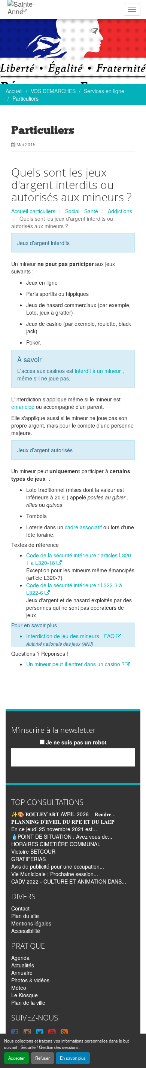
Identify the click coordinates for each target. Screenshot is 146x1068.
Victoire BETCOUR (33, 851)
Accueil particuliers (33, 211)
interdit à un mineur (98, 370)
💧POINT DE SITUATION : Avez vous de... (61, 836)
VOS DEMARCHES (53, 91)
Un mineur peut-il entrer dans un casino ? (75, 664)
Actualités (22, 965)
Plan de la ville (28, 1002)
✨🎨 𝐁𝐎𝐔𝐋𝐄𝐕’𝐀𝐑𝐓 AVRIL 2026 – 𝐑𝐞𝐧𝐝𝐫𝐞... (63, 814)
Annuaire (22, 972)
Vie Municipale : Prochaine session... (54, 874)
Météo (18, 987)
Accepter (16, 1058)
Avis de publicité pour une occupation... (57, 866)
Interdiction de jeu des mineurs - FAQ (71, 636)
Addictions (120, 211)
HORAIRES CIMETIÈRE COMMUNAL (55, 844)
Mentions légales (31, 923)
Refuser (42, 1058)
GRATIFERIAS (28, 859)
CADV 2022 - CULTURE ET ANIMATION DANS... (68, 881)
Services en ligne (104, 91)
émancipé (22, 406)
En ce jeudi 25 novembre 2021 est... (54, 829)
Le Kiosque (24, 995)
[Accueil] (24, 9)
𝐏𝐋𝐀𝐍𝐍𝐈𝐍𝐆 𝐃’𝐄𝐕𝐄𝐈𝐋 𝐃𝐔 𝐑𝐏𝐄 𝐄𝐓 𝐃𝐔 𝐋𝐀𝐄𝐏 (63, 821)
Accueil (14, 91)
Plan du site (25, 915)
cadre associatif (83, 527)
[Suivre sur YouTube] (51, 1032)
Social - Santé (81, 211)
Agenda (20, 957)
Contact (20, 908)
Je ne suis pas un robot (76, 742)
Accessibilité (25, 930)
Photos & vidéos (30, 980)
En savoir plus (73, 1058)
